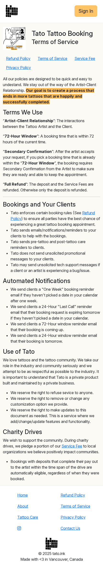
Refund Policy (18, 58)
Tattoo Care (27, 517)
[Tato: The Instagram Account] (27, 528)
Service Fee (84, 58)
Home (22, 495)
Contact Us (70, 528)
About (22, 506)
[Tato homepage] (12, 11)
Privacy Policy (18, 67)
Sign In (86, 11)
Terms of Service (52, 58)
